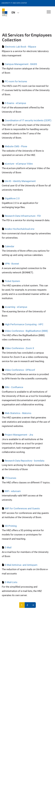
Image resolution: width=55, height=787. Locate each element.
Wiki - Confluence (14, 387)
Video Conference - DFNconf (20, 369)
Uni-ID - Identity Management (20, 181)
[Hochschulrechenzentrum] (4, 12)
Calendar (9, 246)
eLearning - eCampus (16, 306)
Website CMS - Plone (16, 146)
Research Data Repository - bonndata (24, 460)
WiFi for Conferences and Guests (22, 508)
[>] (33, 605)
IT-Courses (10, 478)
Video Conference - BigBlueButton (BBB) (26, 330)
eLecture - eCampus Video (19, 163)
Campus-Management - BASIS (21, 64)
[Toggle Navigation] (49, 12)
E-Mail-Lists (11, 582)
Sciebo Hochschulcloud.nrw (19, 228)
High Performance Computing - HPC (24, 324)
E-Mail (8, 547)
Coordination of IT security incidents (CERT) (28, 120)
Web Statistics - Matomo (18, 413)
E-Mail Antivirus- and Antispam (21, 564)
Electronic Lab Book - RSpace (20, 46)
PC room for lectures (16, 81)
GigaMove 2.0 (12, 198)
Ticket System (12, 281)
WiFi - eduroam (13, 491)
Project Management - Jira (19, 434)
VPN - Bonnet (12, 263)
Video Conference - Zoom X (19, 348)
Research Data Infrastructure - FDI (23, 215)
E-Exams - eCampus (15, 103)
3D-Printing (11, 525)
